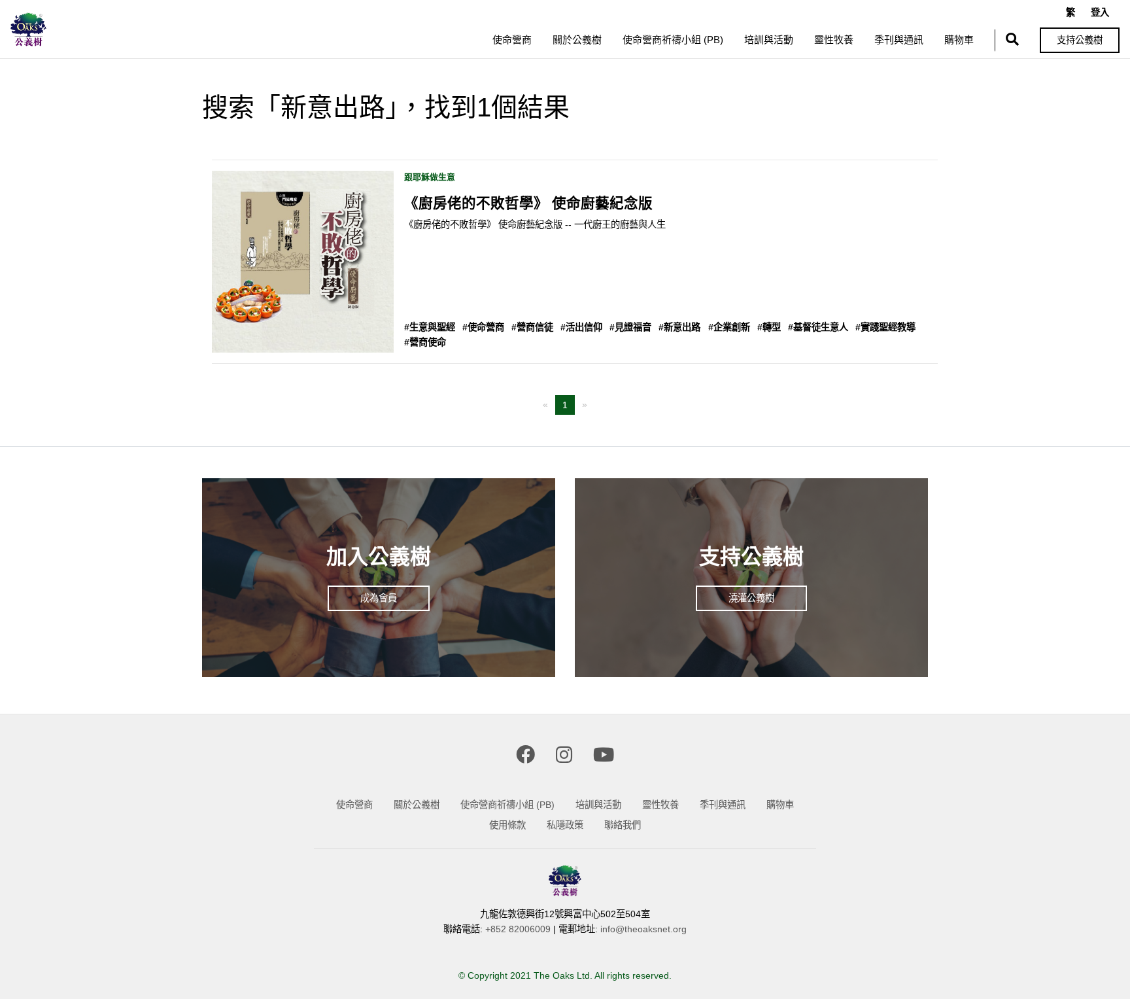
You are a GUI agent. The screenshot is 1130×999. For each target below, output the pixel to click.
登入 (1100, 12)
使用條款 (507, 825)
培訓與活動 (768, 39)
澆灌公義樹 (751, 598)
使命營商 (512, 39)
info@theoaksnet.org (643, 929)
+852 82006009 (518, 929)
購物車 (959, 39)
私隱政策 (565, 825)
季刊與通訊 (898, 39)
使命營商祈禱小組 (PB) (673, 39)
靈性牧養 (833, 39)
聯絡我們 (622, 825)
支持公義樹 (1080, 40)
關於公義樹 (577, 39)
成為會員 (378, 598)
